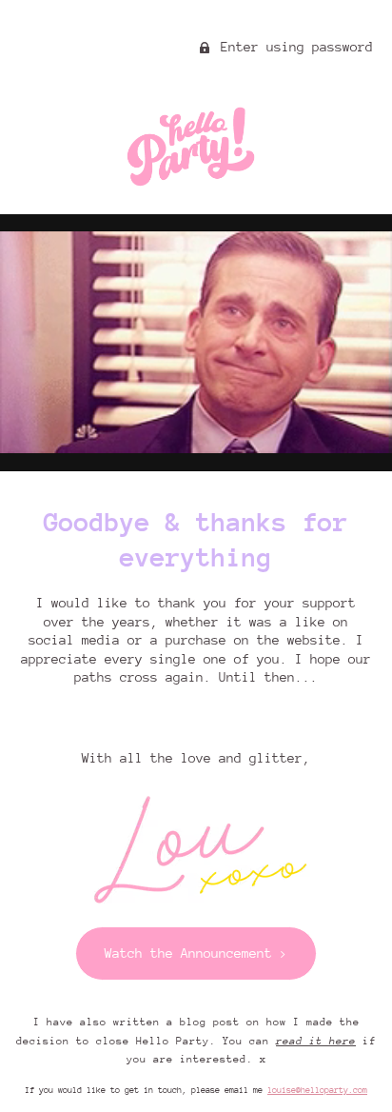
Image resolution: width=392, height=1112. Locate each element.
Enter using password (293, 46)
